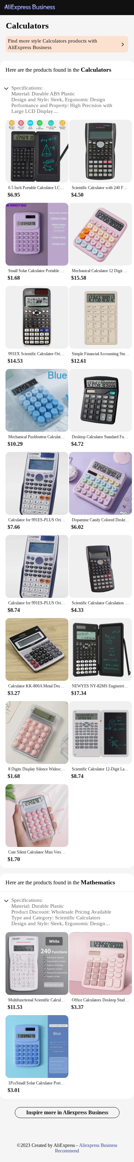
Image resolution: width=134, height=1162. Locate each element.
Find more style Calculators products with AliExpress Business (52, 44)
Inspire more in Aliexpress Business (67, 1112)
